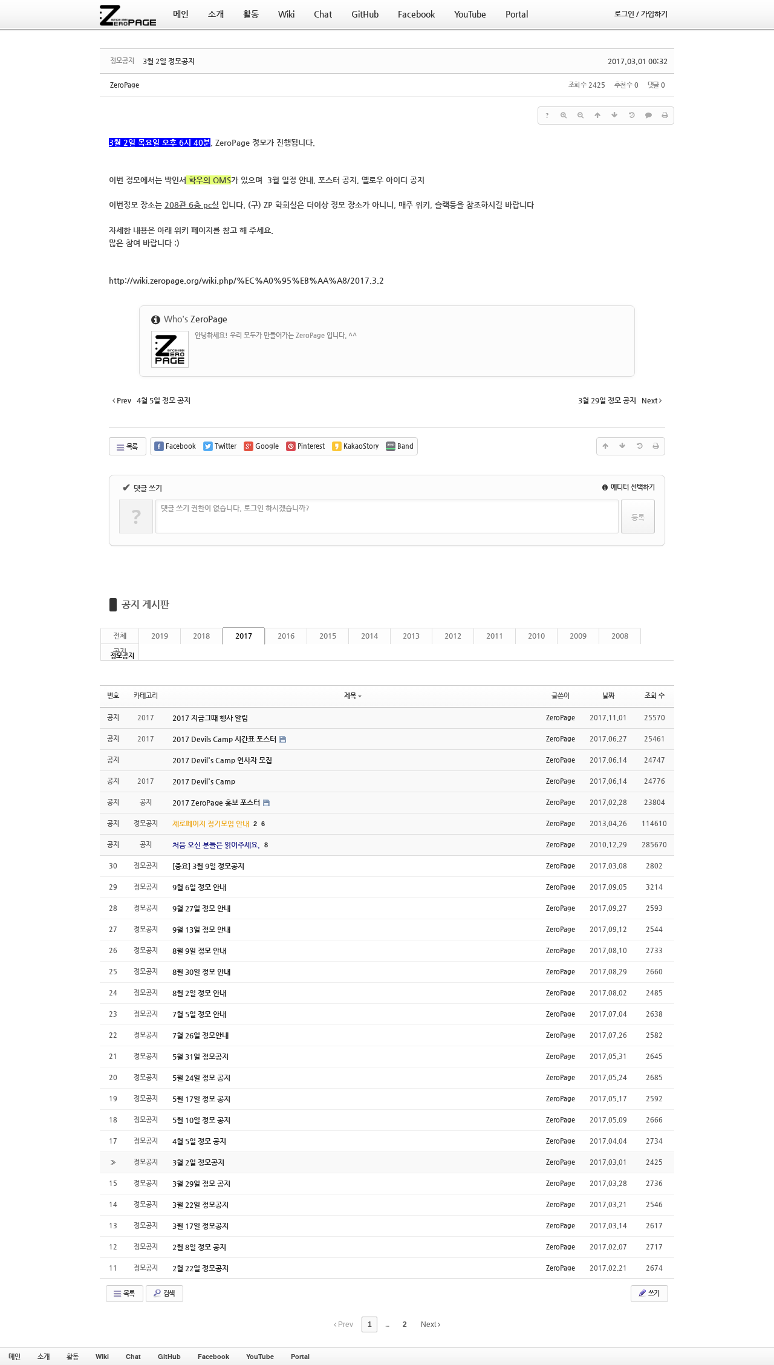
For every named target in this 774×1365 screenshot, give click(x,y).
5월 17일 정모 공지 (201, 1099)
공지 (119, 651)
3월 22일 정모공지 (200, 1204)
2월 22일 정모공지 (200, 1268)
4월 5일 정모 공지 (199, 1141)
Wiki (102, 1356)
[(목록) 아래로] (614, 115)
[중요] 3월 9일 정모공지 (208, 866)
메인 (14, 1356)
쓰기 (653, 1293)
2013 (411, 635)
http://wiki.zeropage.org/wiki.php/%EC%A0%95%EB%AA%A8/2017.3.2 (246, 280)
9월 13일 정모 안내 (201, 929)
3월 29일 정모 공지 (201, 1183)
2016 (286, 635)
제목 (350, 696)
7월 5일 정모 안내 (199, 1014)
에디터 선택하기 (632, 487)
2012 (452, 635)
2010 (536, 635)
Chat (133, 1356)
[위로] (597, 115)
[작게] (580, 115)
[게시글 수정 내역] (631, 115)
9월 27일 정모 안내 (201, 908)
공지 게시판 (145, 604)
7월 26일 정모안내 (200, 1035)
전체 (119, 635)
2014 (369, 635)
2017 (243, 635)
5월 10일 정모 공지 (201, 1120)
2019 (159, 635)
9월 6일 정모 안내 (199, 887)
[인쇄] (665, 115)
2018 (201, 635)
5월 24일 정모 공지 (201, 1077)
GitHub (169, 1356)
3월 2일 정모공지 (169, 61)
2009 (578, 635)
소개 (43, 1356)
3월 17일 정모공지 (200, 1226)
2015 (327, 635)
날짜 (608, 696)
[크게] (563, 115)
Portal (300, 1356)
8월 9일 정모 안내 (199, 950)
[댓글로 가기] (648, 115)
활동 (73, 1356)
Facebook (213, 1356)
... (387, 1324)
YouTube (260, 1356)
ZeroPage (124, 85)
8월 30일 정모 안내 (201, 972)
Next (429, 1324)
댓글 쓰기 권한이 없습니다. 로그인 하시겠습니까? (235, 508)
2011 (494, 635)
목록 (131, 447)
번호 (113, 696)
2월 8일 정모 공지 (199, 1247)
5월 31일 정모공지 (200, 1056)
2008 (619, 635)
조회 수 (655, 696)
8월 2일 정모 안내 (199, 993)
